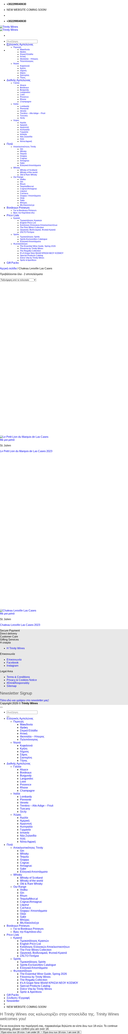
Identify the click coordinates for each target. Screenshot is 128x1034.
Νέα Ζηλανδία (26, 137)
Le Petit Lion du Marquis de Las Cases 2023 (26, 451)
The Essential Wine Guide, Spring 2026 (38, 246)
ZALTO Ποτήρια (27, 232)
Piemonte (24, 108)
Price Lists (13, 215)
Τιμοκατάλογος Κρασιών (31, 220)
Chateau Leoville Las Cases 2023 (20, 624)
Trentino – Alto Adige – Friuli (32, 113)
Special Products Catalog (31, 255)
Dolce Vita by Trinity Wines (32, 258)
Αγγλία (23, 122)
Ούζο (22, 198)
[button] (13, 1000)
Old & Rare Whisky (28, 175)
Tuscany (24, 115)
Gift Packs (13, 262)
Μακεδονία (25, 49)
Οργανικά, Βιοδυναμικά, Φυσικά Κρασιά (38, 230)
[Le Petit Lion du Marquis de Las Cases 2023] (24, 436)
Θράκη (23, 52)
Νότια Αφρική (26, 141)
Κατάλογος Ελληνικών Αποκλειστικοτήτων (38, 225)
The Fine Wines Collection (32, 227)
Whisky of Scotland (28, 170)
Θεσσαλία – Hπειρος (29, 59)
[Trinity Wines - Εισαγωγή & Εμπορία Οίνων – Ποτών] (9, 28)
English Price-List (28, 223)
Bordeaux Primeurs (18, 207)
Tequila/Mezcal (27, 186)
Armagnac (24, 161)
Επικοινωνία (14, 659)
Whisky (23, 151)
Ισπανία (23, 134)
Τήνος (23, 77)
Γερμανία (24, 132)
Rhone (23, 99)
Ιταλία (15, 104)
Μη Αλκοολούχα (27, 205)
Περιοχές (17, 47)
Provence (24, 97)
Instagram (12, 665)
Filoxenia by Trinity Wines (31, 248)
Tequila (23, 154)
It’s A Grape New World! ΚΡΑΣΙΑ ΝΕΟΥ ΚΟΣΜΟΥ (42, 253)
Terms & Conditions (18, 677)
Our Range (18, 177)
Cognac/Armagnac (28, 189)
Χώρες (16, 120)
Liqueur (23, 191)
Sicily (22, 118)
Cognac (23, 158)
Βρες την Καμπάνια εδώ (23, 213)
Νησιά (16, 63)
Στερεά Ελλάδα (26, 54)
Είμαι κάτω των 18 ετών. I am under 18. (20, 1032)
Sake (22, 163)
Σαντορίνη (24, 75)
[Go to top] (1, 707)
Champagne (25, 101)
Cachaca (24, 193)
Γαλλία (16, 83)
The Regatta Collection (30, 251)
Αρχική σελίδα (8, 268)
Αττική (23, 56)
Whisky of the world (29, 172)
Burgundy (24, 90)
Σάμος (23, 73)
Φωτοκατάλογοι (20, 244)
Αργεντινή (24, 127)
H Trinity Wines (16, 648)
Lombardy (24, 106)
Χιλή (22, 139)
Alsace (23, 85)
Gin (21, 149)
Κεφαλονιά (25, 66)
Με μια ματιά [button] (7, 439)
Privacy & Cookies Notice (22, 680)
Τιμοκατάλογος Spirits (30, 237)
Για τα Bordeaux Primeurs (24, 210)
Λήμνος (23, 70)
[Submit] (8, 716)
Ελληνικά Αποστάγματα (30, 165)
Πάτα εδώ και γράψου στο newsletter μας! (24, 700)
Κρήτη (23, 68)
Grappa (23, 156)
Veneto (23, 111)
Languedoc (25, 92)
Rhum (23, 184)
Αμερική (23, 125)
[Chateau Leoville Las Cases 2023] (18, 610)
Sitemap (11, 686)
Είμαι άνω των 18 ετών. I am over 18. (61, 1032)
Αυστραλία (25, 129)
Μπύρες (23, 203)
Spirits (16, 234)
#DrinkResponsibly (18, 683)
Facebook (12, 662)
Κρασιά (16, 218)
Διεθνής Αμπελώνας (18, 80)
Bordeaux (24, 87)
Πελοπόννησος (27, 61)
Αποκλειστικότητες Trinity (24, 147)
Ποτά (10, 144)
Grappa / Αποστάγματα (30, 196)
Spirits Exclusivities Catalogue (33, 239)
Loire (22, 94)
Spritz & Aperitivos (28, 260)
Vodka (23, 179)
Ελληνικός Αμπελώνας (20, 44)
